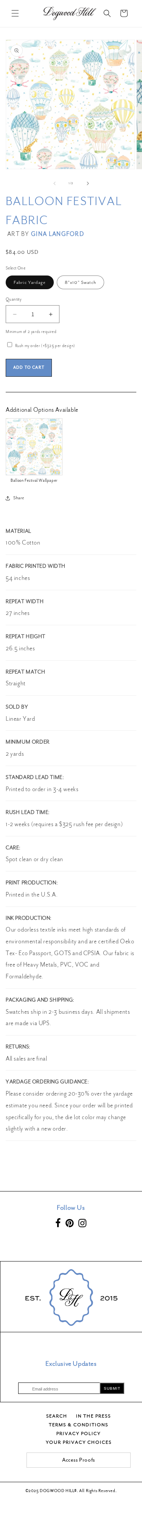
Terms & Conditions (78, 1425)
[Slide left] (54, 183)
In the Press (93, 1416)
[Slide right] (88, 183)
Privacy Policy (78, 1433)
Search (56, 1416)
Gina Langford (57, 234)
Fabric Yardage (30, 282)
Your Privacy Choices (79, 1442)
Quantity (14, 299)
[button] (15, 13)
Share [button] (19, 498)
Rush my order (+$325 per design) (44, 345)
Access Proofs (78, 1460)
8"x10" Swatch (80, 282)
